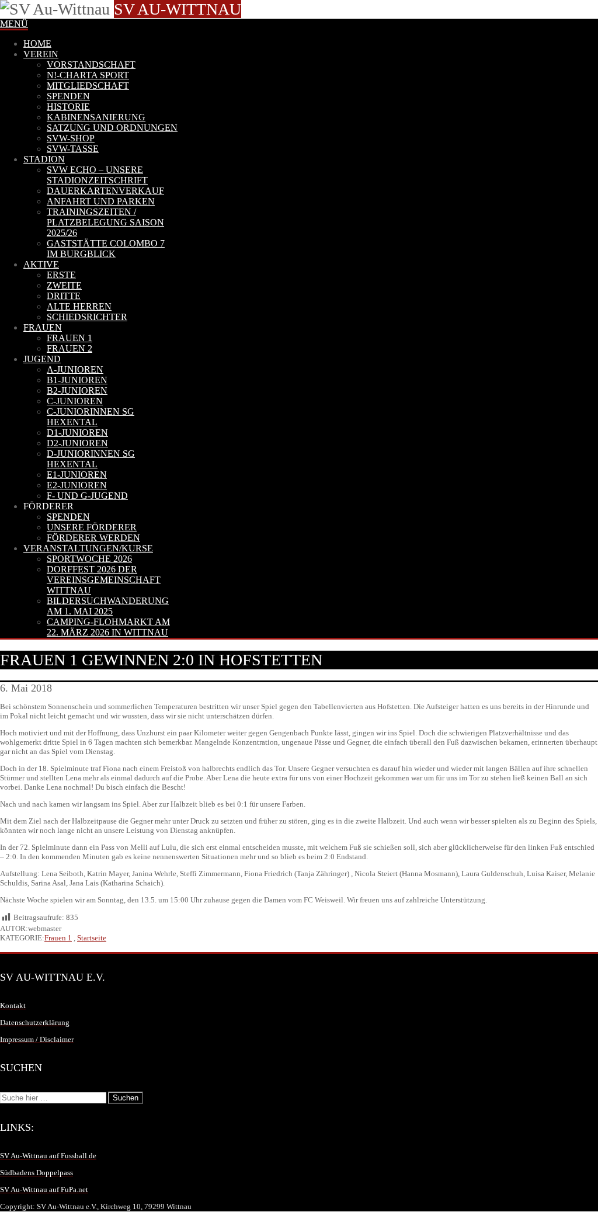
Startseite (91, 937)
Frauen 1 (58, 937)
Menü (14, 24)
